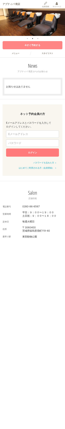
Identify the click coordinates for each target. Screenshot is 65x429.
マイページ (57, 6)
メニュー (15, 53)
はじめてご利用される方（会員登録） (36, 168)
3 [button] (38, 38)
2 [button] (32, 38)
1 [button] (27, 38)
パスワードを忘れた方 (43, 162)
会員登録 (45, 6)
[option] (32, 22)
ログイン (32, 152)
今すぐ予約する (32, 45)
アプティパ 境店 (11, 3)
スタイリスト (47, 53)
